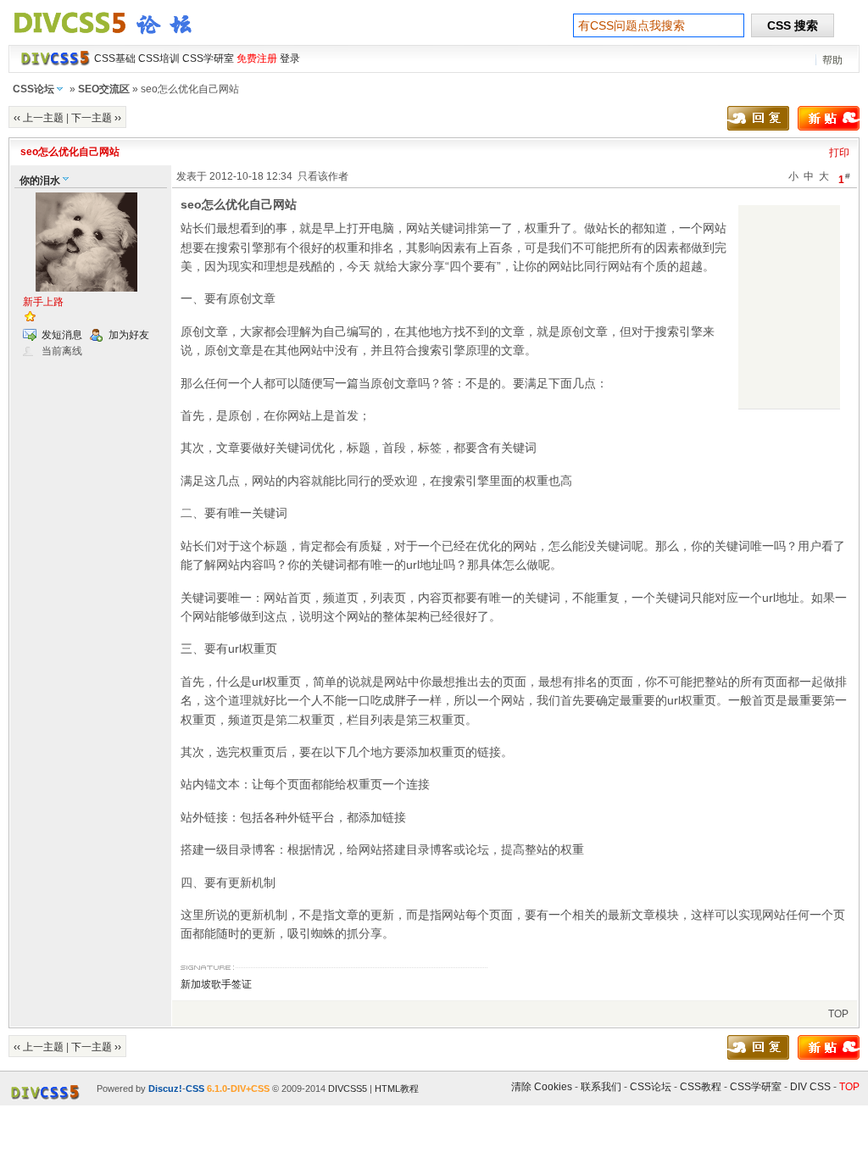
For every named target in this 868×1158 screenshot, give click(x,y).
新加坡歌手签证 (216, 984)
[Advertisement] (789, 307)
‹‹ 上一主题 (39, 118)
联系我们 (601, 1087)
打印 (839, 153)
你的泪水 (39, 181)
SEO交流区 (104, 89)
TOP (838, 1014)
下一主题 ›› (96, 118)
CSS (195, 1088)
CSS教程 (700, 1087)
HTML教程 (397, 1088)
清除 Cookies (541, 1087)
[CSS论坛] (112, 37)
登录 (290, 58)
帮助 (832, 60)
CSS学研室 (756, 1087)
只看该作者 (323, 176)
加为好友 (128, 335)
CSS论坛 (33, 89)
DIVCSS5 (347, 1088)
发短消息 (62, 335)
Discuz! (165, 1088)
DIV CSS (810, 1087)
